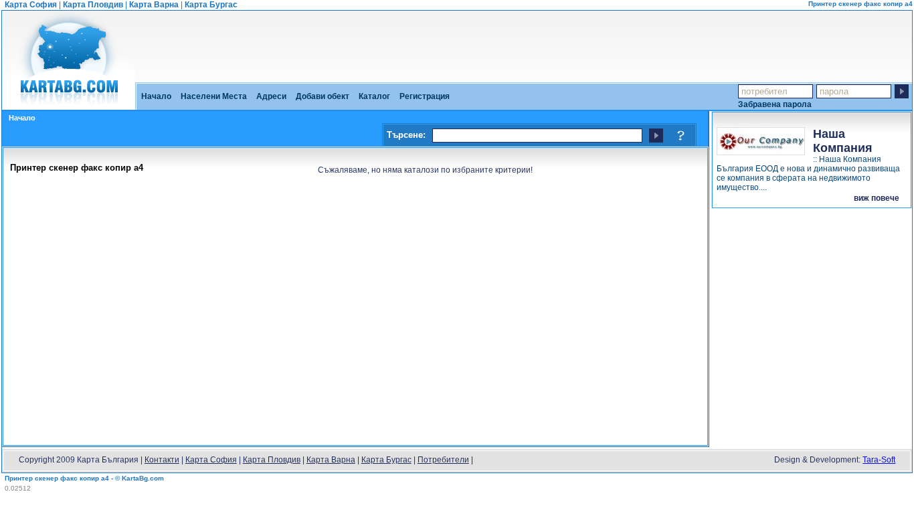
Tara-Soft (878, 459)
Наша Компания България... (847, 148)
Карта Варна (154, 4)
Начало (156, 96)
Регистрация (424, 96)
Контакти (162, 459)
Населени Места (214, 96)
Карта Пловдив (93, 4)
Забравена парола (775, 104)
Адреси (271, 96)
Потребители (443, 459)
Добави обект (322, 96)
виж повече (876, 198)
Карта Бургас (211, 4)
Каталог (374, 96)
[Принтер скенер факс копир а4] (68, 105)
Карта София (31, 4)
